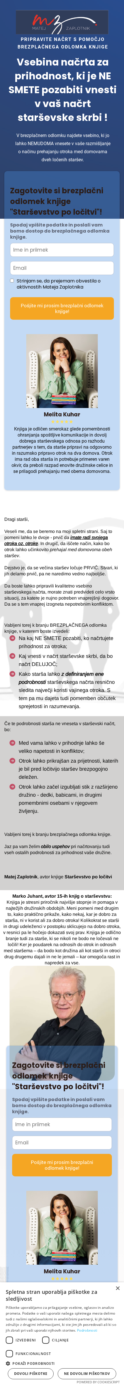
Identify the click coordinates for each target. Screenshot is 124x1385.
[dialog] (62, 1333)
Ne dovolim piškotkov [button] (87, 1373)
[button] (62, 1363)
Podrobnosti (87, 1330)
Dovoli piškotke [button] (31, 1373)
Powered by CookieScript (98, 1382)
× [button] (117, 1288)
